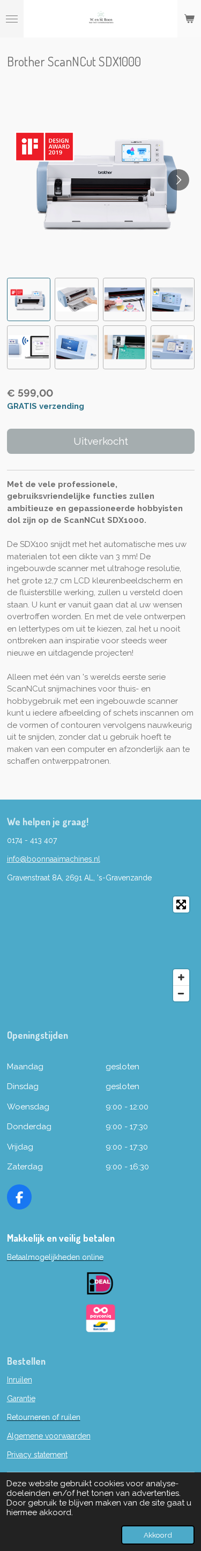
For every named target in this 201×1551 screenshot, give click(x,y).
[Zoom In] (181, 977)
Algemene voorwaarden (49, 1436)
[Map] (101, 949)
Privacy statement (37, 1454)
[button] (29, 300)
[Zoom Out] (181, 993)
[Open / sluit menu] (12, 18)
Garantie (21, 1398)
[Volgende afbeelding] (178, 180)
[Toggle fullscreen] (181, 904)
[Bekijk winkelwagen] (189, 18)
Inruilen (19, 1379)
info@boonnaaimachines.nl (53, 859)
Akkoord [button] (158, 1535)
